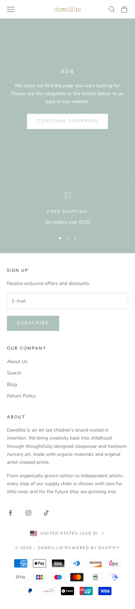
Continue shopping (67, 121)
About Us (17, 361)
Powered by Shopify (92, 547)
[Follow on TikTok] (46, 512)
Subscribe (33, 323)
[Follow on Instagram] (28, 512)
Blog (12, 384)
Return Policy (21, 396)
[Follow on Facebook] (10, 512)
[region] (67, 209)
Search (14, 373)
